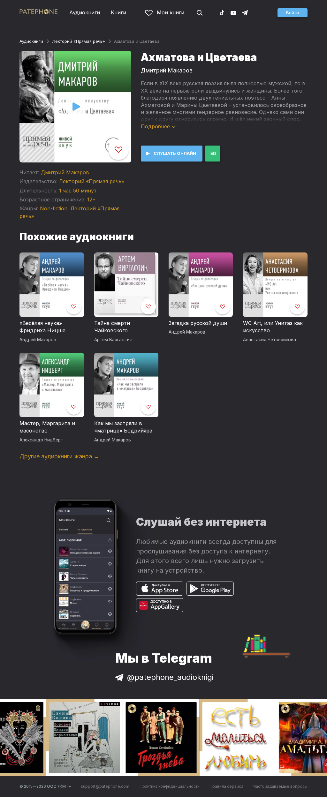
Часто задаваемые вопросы (280, 786)
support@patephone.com (105, 786)
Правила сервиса (226, 786)
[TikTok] (222, 12)
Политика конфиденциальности (170, 786)
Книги (118, 12)
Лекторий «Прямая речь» (78, 41)
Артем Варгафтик (113, 339)
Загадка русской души (198, 323)
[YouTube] (233, 12)
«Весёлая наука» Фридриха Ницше (42, 327)
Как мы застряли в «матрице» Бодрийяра (123, 427)
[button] (293, 12)
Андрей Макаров (37, 339)
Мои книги (170, 12)
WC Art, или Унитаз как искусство (273, 327)
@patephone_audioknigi (170, 677)
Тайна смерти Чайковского (112, 327)
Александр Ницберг (41, 439)
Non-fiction (53, 208)
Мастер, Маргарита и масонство (47, 427)
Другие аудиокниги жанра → (59, 456)
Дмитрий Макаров (65, 172)
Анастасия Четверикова (269, 339)
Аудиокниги (84, 12)
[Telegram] (245, 12)
